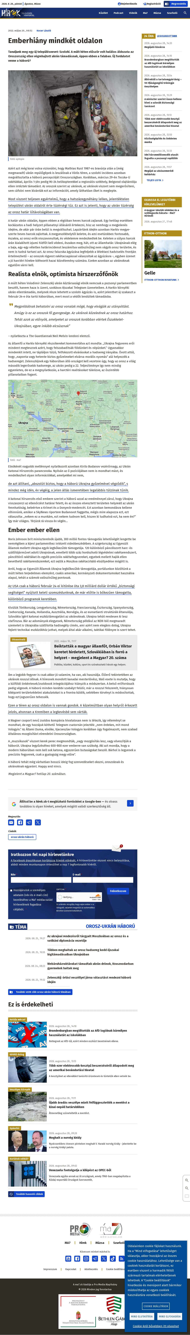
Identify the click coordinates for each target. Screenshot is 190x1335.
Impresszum (50, 1269)
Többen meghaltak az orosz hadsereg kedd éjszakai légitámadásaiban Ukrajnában (83, 952)
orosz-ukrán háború (22, 837)
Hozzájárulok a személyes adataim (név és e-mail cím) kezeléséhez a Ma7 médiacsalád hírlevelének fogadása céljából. (33, 900)
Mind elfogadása (170, 1316)
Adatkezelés (91, 1269)
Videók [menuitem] (133, 13)
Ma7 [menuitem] (145, 13)
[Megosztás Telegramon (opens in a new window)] (29, 822)
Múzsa (99, 1243)
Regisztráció (154, 3)
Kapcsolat (70, 1269)
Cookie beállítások (116, 1269)
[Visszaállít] (187, 1196)
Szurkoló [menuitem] (172, 13)
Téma (20, 927)
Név (13, 874)
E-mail (76, 874)
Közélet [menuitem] (103, 13)
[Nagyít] (187, 1180)
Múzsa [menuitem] (157, 13)
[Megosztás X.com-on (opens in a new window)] (38, 822)
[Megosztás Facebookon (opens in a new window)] (20, 822)
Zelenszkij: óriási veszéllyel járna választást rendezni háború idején (89, 980)
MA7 (68, 1243)
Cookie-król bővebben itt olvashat (156, 1326)
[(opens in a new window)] (68, 1259)
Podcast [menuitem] (118, 13)
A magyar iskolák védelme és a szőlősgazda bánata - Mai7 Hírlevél (161, 213)
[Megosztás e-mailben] (11, 822)
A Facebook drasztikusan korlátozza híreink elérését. (43, 860)
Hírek (83, 1243)
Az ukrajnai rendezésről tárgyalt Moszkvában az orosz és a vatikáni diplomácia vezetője (88, 938)
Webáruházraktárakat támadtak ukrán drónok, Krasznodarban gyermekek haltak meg (90, 966)
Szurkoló (119, 1243)
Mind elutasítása (142, 1316)
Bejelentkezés (129, 3)
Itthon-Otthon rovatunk (160, 279)
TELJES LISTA (154, 180)
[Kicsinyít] (187, 1188)
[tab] (149, 36)
